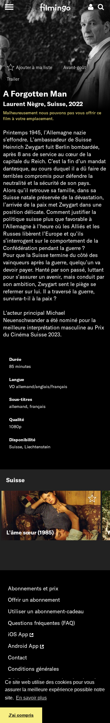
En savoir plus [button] (31, 697)
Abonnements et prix (33, 588)
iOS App (19, 634)
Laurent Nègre (23, 104)
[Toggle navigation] (9, 7)
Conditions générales (33, 668)
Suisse (56, 104)
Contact (17, 657)
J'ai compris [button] (21, 715)
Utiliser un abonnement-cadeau (46, 611)
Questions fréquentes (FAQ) (41, 622)
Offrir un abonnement (34, 599)
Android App (24, 645)
